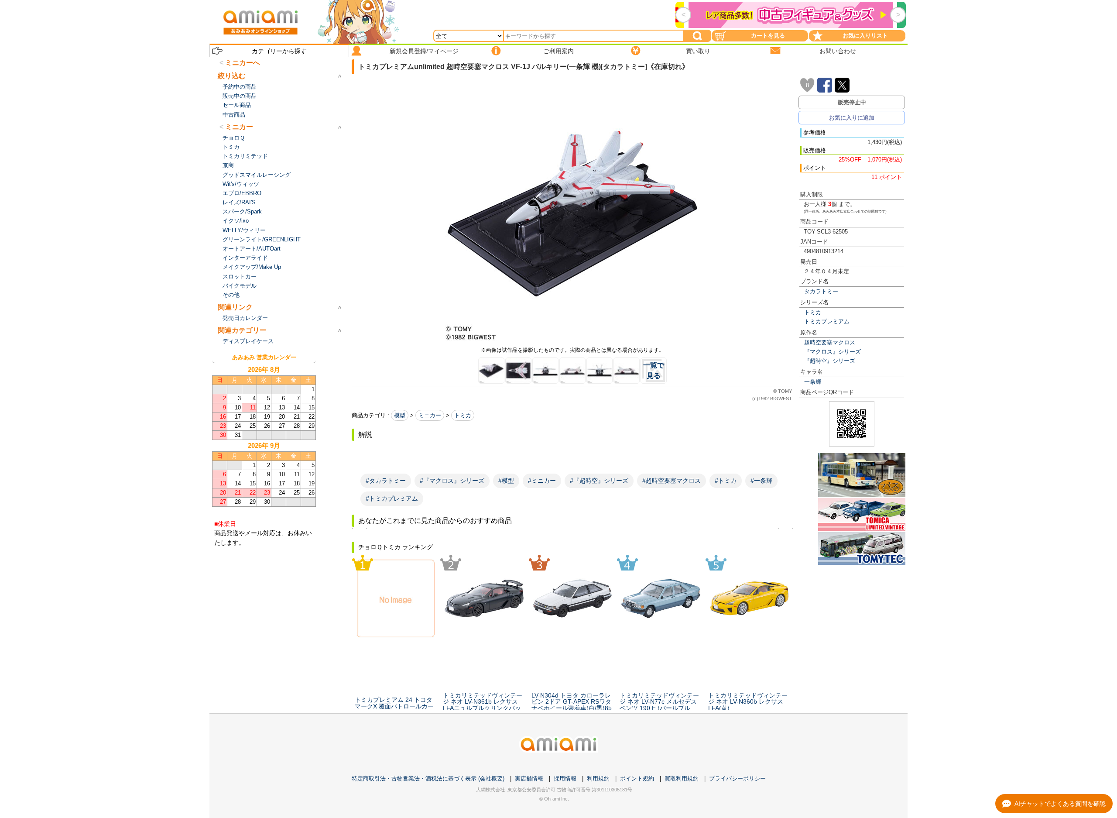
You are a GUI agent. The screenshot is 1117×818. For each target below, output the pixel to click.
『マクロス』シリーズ (832, 351)
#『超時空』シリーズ (599, 480)
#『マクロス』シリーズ (452, 480)
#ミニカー (542, 480)
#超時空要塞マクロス (671, 480)
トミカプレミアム (827, 321)
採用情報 (565, 778)
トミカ (812, 312)
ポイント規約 (637, 778)
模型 (399, 415)
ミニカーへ (242, 62)
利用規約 (598, 778)
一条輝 (812, 381)
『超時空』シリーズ (829, 360)
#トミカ (726, 480)
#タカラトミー (386, 480)
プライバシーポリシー (737, 778)
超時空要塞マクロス (829, 342)
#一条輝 (761, 480)
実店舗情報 (529, 778)
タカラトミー (821, 291)
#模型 (506, 480)
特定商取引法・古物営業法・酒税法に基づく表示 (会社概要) (428, 778)
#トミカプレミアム (392, 498)
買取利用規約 (682, 778)
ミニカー (429, 415)
